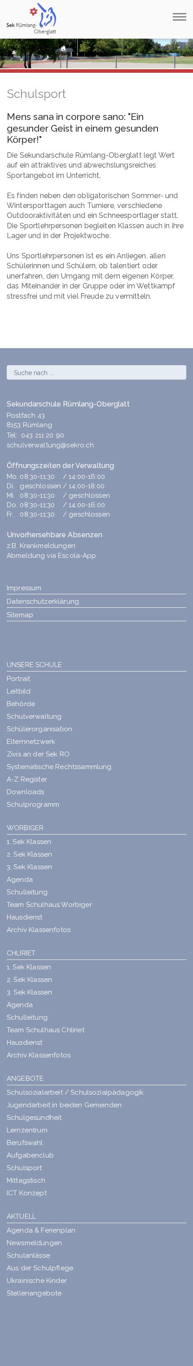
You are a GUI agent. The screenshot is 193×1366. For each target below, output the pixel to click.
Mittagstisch (26, 1180)
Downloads (25, 792)
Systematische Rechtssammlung (59, 767)
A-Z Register (27, 779)
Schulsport (24, 1168)
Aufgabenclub (30, 1155)
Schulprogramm (33, 804)
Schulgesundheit (34, 1118)
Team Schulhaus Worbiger (49, 905)
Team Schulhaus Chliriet (45, 1030)
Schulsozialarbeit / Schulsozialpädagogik (75, 1092)
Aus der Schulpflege (40, 1268)
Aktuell (21, 1216)
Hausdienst (25, 917)
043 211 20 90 (42, 435)
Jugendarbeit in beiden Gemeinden (64, 1105)
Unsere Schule (34, 665)
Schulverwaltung (34, 716)
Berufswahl (25, 1143)
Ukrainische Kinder (37, 1281)
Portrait (18, 679)
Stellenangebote (34, 1293)
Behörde (21, 704)
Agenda (20, 879)
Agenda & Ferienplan (41, 1230)
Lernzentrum (27, 1130)
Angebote (25, 1078)
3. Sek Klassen (29, 867)
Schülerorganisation (39, 729)
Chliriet (21, 953)
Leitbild (19, 691)
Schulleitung (27, 892)
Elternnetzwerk (31, 742)
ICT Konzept (27, 1193)
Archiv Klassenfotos (38, 930)
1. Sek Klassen (29, 842)
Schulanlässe (28, 1255)
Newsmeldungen (34, 1243)
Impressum (24, 588)
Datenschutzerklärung (43, 601)
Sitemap (20, 615)
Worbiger (25, 828)
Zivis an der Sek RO (38, 754)
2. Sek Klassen (29, 854)
